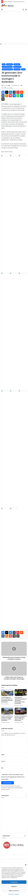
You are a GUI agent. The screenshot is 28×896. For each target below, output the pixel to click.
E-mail (3, 761)
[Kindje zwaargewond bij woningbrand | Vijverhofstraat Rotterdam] (21, 711)
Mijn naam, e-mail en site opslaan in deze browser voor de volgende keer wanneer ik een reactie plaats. (12, 777)
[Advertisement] (14, 27)
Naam (3, 754)
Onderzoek (17, 69)
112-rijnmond (5, 85)
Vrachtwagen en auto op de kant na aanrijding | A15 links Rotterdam (7, 700)
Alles (3, 64)
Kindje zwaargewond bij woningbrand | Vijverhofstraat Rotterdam (21, 718)
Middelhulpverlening (7, 69)
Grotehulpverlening (7, 66)
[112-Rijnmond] (7, 5)
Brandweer (17, 64)
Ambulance (9, 64)
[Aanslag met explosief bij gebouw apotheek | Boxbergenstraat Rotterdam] (21, 692)
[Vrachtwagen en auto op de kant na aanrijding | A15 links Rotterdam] (7, 692)
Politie (23, 69)
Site (2, 768)
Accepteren (14, 882)
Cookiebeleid (11, 894)
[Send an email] (9, 85)
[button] (25, 865)
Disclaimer (17, 894)
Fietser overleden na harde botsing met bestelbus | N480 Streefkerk (7, 718)
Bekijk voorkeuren (14, 890)
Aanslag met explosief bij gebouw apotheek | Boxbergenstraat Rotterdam (20, 700)
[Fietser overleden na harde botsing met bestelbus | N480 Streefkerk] (7, 711)
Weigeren (14, 886)
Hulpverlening (17, 66)
